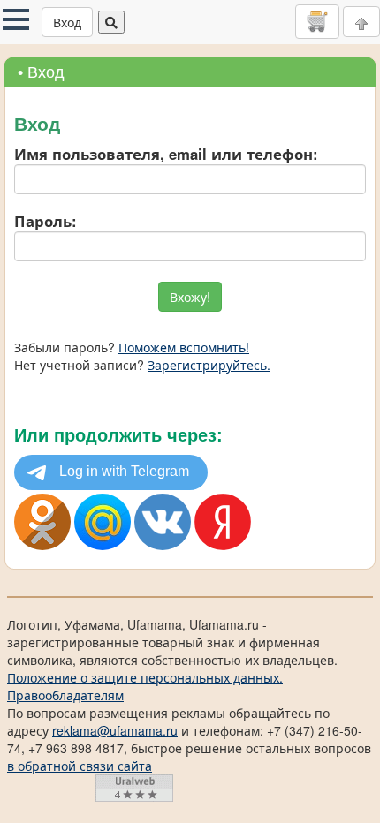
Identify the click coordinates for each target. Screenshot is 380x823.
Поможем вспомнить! (183, 347)
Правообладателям (65, 695)
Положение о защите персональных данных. (145, 677)
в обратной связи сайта (79, 765)
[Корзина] (317, 21)
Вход (67, 22)
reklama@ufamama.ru (115, 730)
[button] (16, 19)
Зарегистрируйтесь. (209, 365)
